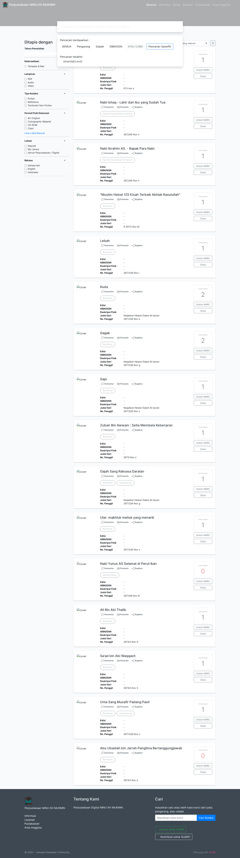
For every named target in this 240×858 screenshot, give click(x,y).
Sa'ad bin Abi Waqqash (118, 656)
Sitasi (203, 76)
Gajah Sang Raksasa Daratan (122, 471)
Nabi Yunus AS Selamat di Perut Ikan (128, 564)
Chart (31, 128)
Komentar (109, 107)
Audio (31, 82)
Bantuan (188, 4)
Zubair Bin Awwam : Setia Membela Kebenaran (136, 425)
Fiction (31, 98)
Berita (176, 4)
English (31, 168)
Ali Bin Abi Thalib (113, 610)
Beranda (151, 4)
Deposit (32, 145)
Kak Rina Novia (109, 575)
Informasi (164, 4)
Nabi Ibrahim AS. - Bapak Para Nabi (127, 148)
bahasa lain (34, 165)
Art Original (34, 118)
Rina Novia (107, 67)
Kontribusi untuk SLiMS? (175, 836)
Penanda (124, 107)
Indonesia (33, 172)
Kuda (104, 287)
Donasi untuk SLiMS (171, 829)
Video (31, 85)
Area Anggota (221, 4)
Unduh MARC (203, 69)
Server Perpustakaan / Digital (43, 152)
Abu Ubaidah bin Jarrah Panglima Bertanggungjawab (141, 748)
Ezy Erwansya (125, 482)
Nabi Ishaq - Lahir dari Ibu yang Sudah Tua (132, 102)
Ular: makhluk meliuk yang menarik (127, 517)
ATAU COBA (135, 46)
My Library (33, 149)
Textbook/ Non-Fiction (40, 105)
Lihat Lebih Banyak (34, 133)
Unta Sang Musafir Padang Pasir (125, 702)
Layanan (29, 819)
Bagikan (138, 107)
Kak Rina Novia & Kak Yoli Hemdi (117, 113)
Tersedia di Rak (36, 66)
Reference (33, 102)
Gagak (105, 333)
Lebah (105, 241)
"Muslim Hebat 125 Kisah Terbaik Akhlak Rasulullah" (140, 195)
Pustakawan (202, 4)
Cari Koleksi (206, 817)
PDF (30, 79)
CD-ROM (32, 125)
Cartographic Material (39, 121)
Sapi (103, 379)
